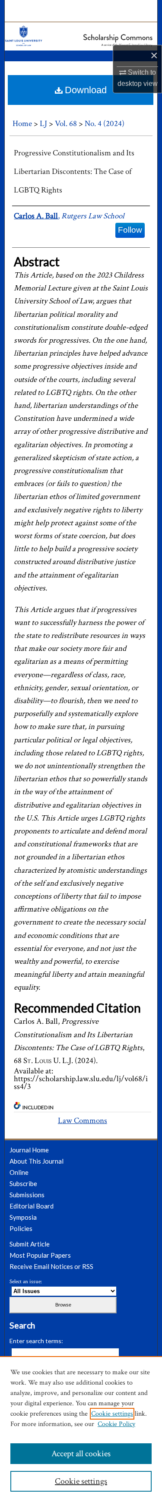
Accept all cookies (81, 1453)
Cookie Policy (116, 1424)
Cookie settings (112, 1413)
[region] (81, 1429)
